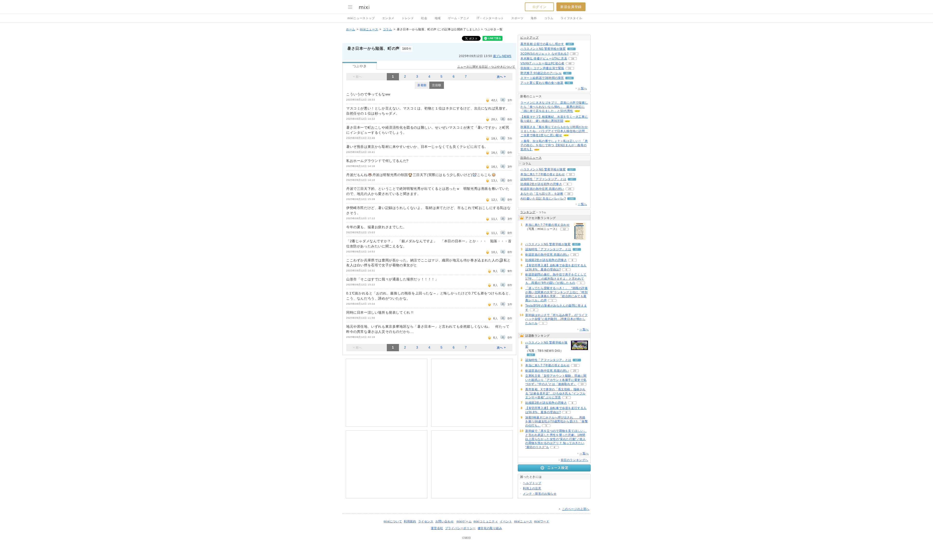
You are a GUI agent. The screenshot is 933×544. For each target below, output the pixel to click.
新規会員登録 (571, 7)
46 (570, 63)
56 (568, 83)
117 (571, 49)
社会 (424, 18)
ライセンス (425, 521)
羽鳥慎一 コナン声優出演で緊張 (542, 68)
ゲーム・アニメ (458, 18)
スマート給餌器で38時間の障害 (542, 78)
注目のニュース (531, 157)
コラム (548, 18)
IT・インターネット (490, 18)
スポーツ (517, 18)
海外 (534, 18)
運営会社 (437, 528)
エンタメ (388, 18)
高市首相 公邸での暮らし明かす (542, 44)
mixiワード (541, 521)
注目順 (436, 85)
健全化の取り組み (490, 528)
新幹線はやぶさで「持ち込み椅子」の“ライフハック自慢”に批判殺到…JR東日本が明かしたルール (556, 319)
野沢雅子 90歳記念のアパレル (541, 73)
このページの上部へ (575, 509)
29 (574, 53)
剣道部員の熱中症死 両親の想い (542, 189)
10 (582, 384)
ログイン (539, 7)
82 (567, 73)
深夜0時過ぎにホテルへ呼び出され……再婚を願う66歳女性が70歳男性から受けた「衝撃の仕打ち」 (556, 421)
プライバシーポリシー (460, 528)
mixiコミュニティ (486, 521)
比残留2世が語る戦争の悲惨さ (541, 184)
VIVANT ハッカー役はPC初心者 (542, 63)
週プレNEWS (502, 56)
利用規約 (410, 521)
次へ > (501, 76)
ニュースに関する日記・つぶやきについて (486, 66)
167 (570, 44)
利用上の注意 (532, 488)
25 (569, 189)
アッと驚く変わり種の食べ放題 (541, 82)
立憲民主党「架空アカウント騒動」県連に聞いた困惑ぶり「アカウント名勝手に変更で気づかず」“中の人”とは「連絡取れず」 (556, 380)
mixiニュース (369, 29)
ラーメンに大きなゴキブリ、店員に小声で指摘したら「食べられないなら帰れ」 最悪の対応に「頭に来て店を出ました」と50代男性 (554, 107)
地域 (438, 18)
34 (572, 58)
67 (571, 179)
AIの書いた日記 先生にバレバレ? (543, 198)
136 (569, 78)
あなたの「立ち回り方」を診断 (541, 193)
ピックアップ (529, 37)
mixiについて (393, 521)
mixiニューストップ (361, 18)
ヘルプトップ (532, 483)
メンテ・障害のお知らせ (540, 493)
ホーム (350, 29)
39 (568, 193)
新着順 (422, 85)
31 (569, 68)
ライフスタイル (571, 18)
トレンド (408, 18)
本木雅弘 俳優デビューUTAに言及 (543, 58)
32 (570, 174)
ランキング (528, 212)
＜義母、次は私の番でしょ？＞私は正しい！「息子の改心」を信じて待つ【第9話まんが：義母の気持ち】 (554, 145)
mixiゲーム (464, 521)
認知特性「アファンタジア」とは (543, 179)
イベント (506, 521)
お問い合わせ (444, 521)
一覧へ (582, 88)
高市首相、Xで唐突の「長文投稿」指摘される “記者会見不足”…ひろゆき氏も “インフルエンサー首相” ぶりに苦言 (555, 393)
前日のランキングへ (574, 460)
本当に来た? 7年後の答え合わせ (542, 174)
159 (571, 198)
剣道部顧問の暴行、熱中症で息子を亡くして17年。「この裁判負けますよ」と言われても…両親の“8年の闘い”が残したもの (556, 279)
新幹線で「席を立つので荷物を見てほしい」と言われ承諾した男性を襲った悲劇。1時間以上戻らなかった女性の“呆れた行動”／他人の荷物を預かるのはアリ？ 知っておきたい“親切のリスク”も (556, 439)
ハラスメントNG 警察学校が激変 (543, 48)
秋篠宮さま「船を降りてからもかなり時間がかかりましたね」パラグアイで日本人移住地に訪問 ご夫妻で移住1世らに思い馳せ (554, 131)
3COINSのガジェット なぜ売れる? (544, 53)
